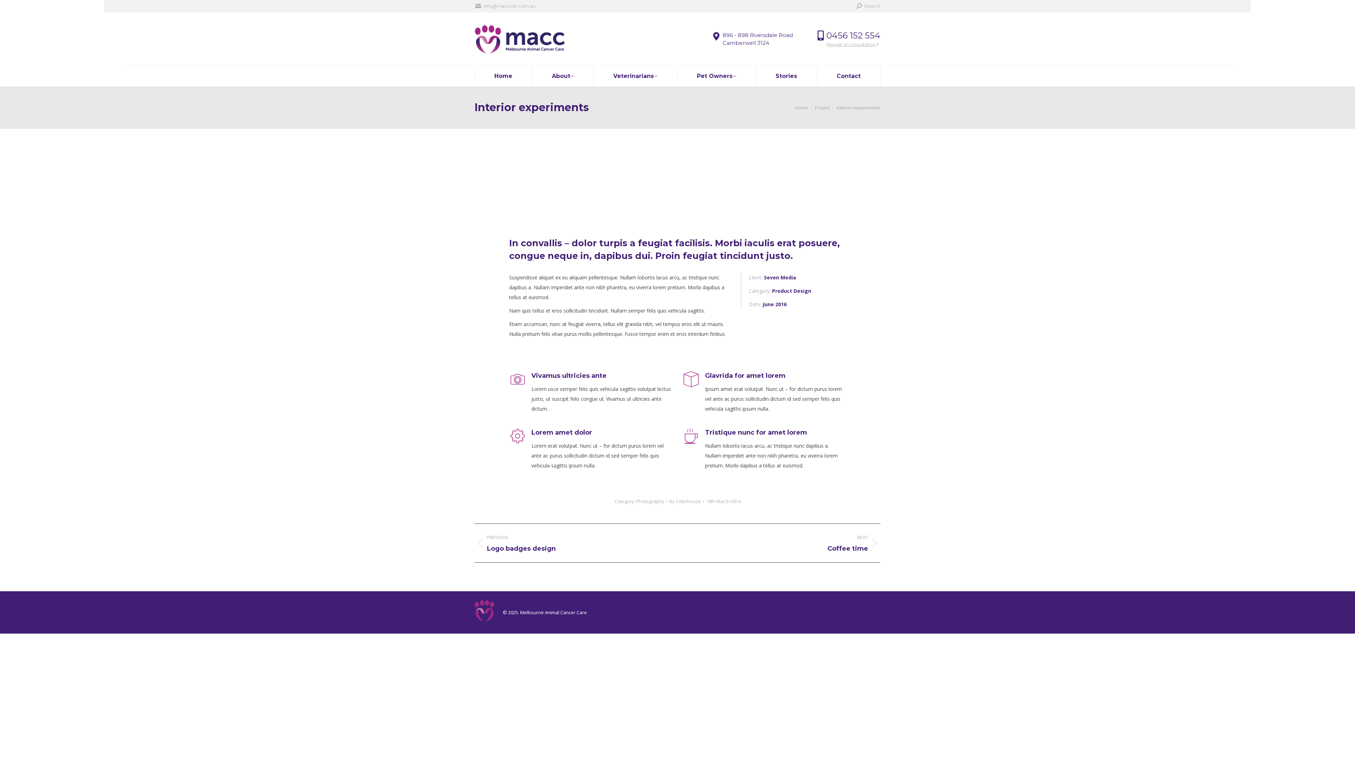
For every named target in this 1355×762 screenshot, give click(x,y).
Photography (650, 501)
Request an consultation (851, 44)
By (685, 501)
